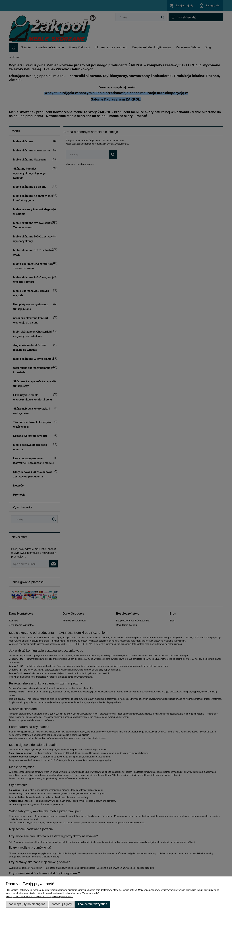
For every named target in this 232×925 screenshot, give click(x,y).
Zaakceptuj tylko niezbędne (27, 904)
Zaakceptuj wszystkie (92, 904)
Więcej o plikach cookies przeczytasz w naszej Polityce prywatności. (39, 896)
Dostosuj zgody (61, 904)
